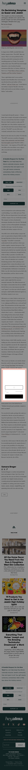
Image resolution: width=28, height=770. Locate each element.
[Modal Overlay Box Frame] (14, 385)
